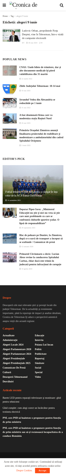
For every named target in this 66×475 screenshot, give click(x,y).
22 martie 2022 (26, 79)
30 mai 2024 (32, 43)
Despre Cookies (24, 470)
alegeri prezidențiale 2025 (16, 363)
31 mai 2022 (25, 108)
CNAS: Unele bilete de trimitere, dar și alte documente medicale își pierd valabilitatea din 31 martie (40, 70)
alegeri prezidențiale (14, 358)
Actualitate (8, 335)
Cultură (7, 372)
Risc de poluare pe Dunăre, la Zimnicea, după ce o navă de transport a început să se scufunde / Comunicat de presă (41, 238)
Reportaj (39, 358)
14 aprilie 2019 (26, 269)
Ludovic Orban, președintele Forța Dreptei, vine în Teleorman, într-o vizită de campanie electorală (42, 34)
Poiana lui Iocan (44, 344)
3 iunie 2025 (25, 145)
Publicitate (40, 354)
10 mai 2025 (25, 91)
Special (38, 372)
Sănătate (39, 363)
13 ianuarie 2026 (27, 247)
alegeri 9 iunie (22, 16)
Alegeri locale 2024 (13, 344)
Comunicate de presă (14, 367)
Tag (12, 16)
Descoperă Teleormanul (15, 377)
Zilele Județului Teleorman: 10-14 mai (39, 86)
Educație (39, 335)
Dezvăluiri (8, 381)
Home (5, 16)
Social (38, 367)
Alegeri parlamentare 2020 (17, 349)
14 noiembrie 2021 (14, 200)
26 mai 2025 (25, 123)
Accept (42, 470)
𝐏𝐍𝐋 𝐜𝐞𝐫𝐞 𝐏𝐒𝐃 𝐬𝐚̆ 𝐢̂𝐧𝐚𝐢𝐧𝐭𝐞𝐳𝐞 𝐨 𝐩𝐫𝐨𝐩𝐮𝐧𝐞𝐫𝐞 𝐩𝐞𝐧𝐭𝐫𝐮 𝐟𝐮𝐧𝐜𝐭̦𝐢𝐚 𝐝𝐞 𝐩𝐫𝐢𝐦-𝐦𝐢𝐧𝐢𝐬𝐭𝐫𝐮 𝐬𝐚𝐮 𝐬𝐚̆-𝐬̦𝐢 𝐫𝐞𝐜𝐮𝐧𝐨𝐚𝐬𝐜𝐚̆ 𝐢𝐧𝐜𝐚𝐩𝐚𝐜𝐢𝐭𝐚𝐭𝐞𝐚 (33, 432)
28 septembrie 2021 (28, 228)
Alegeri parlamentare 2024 (17, 354)
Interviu (39, 340)
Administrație (10, 340)
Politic (38, 349)
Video (38, 377)
